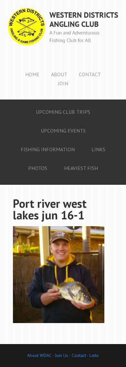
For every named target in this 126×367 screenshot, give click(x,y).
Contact (79, 355)
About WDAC (39, 355)
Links (94, 355)
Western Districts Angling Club (63, 32)
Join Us (61, 355)
